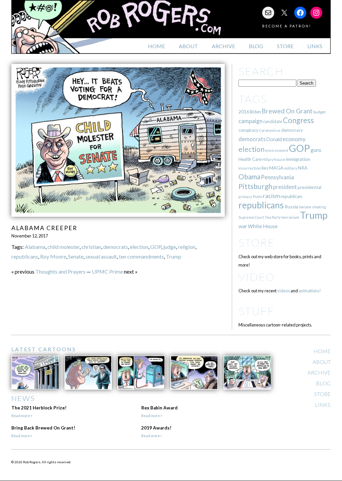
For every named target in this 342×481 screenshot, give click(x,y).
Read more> (21, 415)
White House (263, 226)
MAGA (276, 168)
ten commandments (141, 256)
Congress (298, 120)
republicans (24, 256)
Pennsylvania (277, 177)
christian (91, 247)
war (242, 226)
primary (245, 196)
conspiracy (248, 130)
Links (314, 46)
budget (319, 111)
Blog (256, 46)
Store (285, 46)
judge (169, 247)
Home (156, 46)
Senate (75, 256)
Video (256, 276)
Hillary (267, 159)
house (279, 159)
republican (291, 196)
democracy (292, 130)
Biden (255, 111)
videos (283, 290)
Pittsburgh (255, 186)
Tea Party (273, 217)
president (285, 187)
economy (294, 138)
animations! (310, 290)
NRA (302, 168)
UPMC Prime (107, 271)
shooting (319, 207)
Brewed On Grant (287, 111)
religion (186, 247)
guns (316, 150)
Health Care (250, 159)
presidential (309, 187)
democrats (115, 247)
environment (276, 150)
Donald (274, 139)
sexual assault (101, 256)
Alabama (35, 247)
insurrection (249, 168)
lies (265, 168)
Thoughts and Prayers (60, 271)
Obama (249, 177)
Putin (257, 196)
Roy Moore (53, 256)
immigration (298, 159)
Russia (291, 206)
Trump (173, 256)
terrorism (290, 217)
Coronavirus (270, 130)
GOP (155, 247)
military (290, 168)
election (139, 247)
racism (271, 195)
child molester (63, 247)
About (188, 46)
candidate (272, 121)
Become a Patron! (286, 26)
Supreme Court (251, 217)
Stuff (256, 310)
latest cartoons (43, 349)
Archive (223, 46)
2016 (243, 111)
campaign (250, 120)
